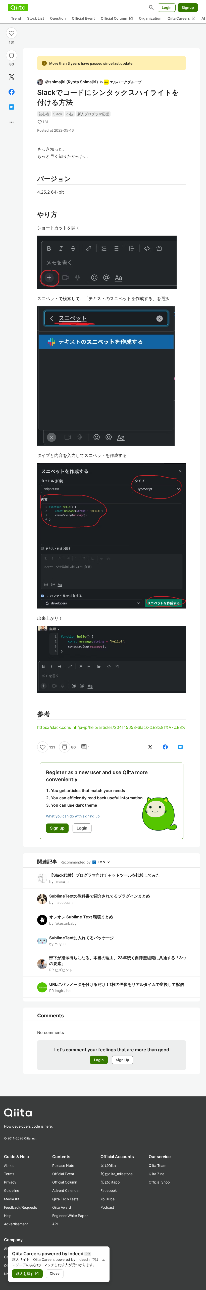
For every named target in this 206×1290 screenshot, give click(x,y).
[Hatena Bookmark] (11, 107)
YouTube (107, 1199)
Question (58, 18)
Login (167, 7)
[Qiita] (18, 7)
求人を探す (27, 1273)
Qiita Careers (181, 18)
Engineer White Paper (70, 1215)
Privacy (10, 1182)
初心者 (44, 114)
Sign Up (122, 1060)
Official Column (117, 18)
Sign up (57, 828)
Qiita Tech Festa (65, 1199)
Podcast (107, 1207)
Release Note (63, 1165)
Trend (16, 18)
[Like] (11, 33)
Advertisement (16, 1224)
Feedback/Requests (20, 1207)
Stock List (35, 18)
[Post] (11, 76)
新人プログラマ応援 (93, 114)
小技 (69, 114)
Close (55, 1273)
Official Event (83, 18)
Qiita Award (61, 1207)
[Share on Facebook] (11, 91)
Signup (188, 7)
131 (12, 42)
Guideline (11, 1190)
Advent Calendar (66, 1190)
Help (8, 1215)
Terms (9, 1174)
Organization (150, 18)
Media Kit (11, 1199)
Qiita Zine (156, 1174)
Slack (57, 114)
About (9, 1165)
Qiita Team (157, 1165)
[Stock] (11, 55)
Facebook (108, 1190)
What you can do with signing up (73, 816)
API (55, 1224)
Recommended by (76, 862)
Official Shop (159, 1182)
